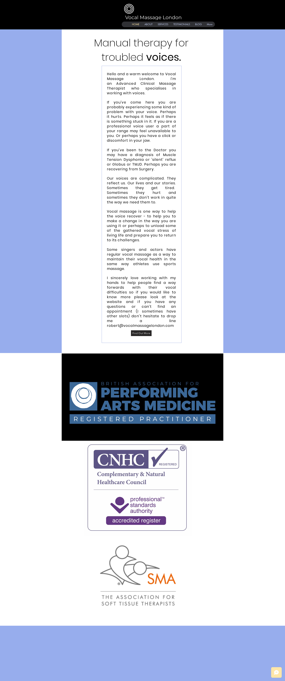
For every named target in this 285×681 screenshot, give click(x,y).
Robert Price (27, 631)
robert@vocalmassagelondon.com (140, 325)
